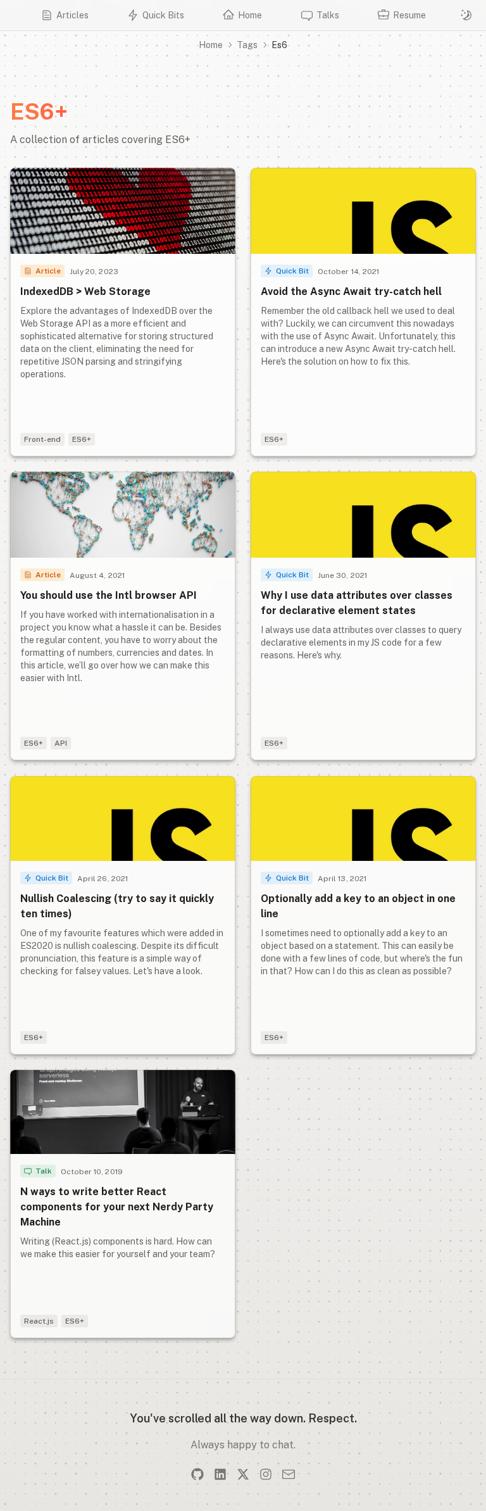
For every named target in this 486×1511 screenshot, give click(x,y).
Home (211, 45)
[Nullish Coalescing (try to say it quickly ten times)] (122, 915)
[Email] (288, 1474)
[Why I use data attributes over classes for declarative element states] (363, 616)
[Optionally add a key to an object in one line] (363, 915)
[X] (243, 1474)
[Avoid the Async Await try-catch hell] (363, 312)
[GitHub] (197, 1474)
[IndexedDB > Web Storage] (122, 312)
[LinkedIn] (220, 1474)
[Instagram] (265, 1474)
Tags (247, 45)
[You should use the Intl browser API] (122, 616)
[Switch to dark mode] (466, 15)
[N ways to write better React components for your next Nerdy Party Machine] (122, 1204)
